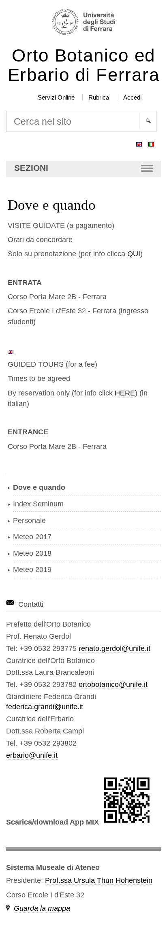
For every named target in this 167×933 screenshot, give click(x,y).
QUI (133, 254)
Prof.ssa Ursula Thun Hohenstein (98, 880)
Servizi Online (56, 97)
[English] (139, 142)
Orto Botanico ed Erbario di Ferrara (84, 65)
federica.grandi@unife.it (44, 707)
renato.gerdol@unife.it (114, 648)
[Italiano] (151, 142)
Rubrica (98, 97)
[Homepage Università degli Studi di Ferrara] (83, 23)
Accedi (132, 97)
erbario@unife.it (32, 755)
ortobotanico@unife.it (113, 684)
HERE (125, 393)
